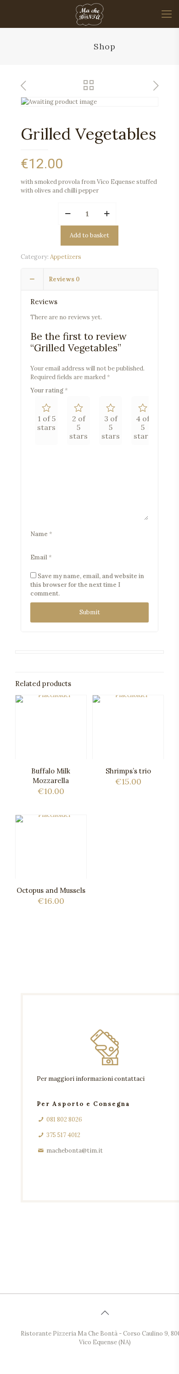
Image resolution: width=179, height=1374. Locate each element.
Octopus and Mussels (51, 890)
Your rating (49, 390)
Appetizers (65, 257)
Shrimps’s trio (128, 771)
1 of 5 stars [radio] (46, 423)
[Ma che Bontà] (89, 13)
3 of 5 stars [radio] (110, 427)
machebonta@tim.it (74, 1150)
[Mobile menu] (166, 13)
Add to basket (89, 235)
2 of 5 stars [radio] (78, 427)
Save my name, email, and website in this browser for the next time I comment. (87, 584)
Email (41, 557)
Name (41, 534)
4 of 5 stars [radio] (143, 427)
